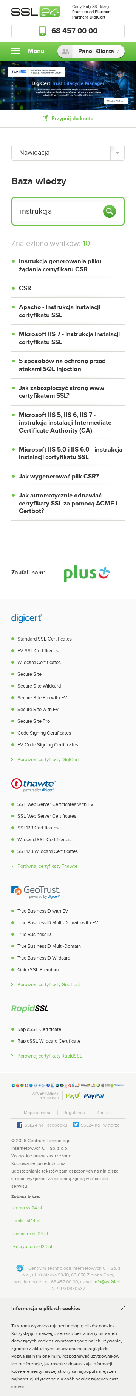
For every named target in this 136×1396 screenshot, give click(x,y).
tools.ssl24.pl (26, 1220)
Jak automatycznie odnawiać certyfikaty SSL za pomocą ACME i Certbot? (68, 503)
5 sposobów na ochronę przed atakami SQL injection (62, 365)
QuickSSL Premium (38, 970)
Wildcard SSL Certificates (44, 840)
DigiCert (26, 619)
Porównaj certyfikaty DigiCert (48, 759)
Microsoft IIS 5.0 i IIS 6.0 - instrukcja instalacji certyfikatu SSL (70, 453)
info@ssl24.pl (107, 1281)
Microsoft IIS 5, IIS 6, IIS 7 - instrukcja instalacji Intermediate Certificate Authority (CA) (65, 422)
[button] (109, 1148)
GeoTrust (35, 891)
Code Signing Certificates (44, 733)
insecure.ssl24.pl (30, 1233)
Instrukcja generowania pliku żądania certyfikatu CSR (60, 265)
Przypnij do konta (72, 118)
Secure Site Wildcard (39, 686)
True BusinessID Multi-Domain (49, 946)
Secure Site (29, 674)
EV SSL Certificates (38, 651)
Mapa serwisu (38, 1112)
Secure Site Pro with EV (42, 698)
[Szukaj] (109, 211)
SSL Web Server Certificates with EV (55, 804)
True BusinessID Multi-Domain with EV (57, 923)
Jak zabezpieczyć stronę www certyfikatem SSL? (61, 392)
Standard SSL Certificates (44, 639)
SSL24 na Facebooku (46, 1125)
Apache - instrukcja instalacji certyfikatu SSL (59, 311)
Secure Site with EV (38, 710)
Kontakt (104, 1112)
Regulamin (74, 1112)
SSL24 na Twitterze (100, 1125)
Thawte (33, 784)
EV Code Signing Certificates (47, 745)
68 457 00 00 (74, 31)
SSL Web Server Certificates (46, 816)
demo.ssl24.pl (27, 1207)
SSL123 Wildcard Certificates (47, 851)
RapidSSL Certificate (39, 1029)
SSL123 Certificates (38, 828)
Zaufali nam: (28, 572)
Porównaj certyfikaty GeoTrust (48, 984)
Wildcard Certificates (39, 662)
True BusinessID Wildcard (43, 958)
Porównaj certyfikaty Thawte (47, 866)
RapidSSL (29, 1010)
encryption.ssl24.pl (32, 1246)
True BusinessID (34, 935)
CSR (25, 288)
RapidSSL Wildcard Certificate (48, 1041)
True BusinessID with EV (42, 911)
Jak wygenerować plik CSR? (59, 476)
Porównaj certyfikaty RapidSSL (49, 1056)
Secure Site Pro (33, 721)
